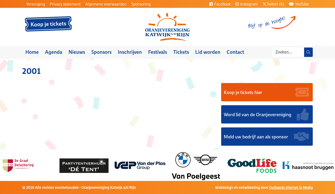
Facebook (222, 4)
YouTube (301, 4)
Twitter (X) (275, 4)
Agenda (53, 52)
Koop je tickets (48, 24)
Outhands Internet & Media (291, 187)
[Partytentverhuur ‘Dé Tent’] (84, 165)
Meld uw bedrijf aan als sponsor (256, 136)
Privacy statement (65, 4)
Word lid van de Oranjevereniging (257, 114)
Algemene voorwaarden (106, 4)
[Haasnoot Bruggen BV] (308, 165)
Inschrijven (130, 52)
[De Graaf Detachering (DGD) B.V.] (28, 165)
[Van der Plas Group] (140, 165)
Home (32, 52)
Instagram (248, 4)
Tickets (181, 52)
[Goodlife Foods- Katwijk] (252, 165)
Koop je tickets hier (243, 92)
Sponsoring (140, 4)
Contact (235, 52)
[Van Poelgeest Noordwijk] (196, 165)
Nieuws (77, 52)
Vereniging (35, 4)
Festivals (157, 52)
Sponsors (101, 52)
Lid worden (207, 52)
